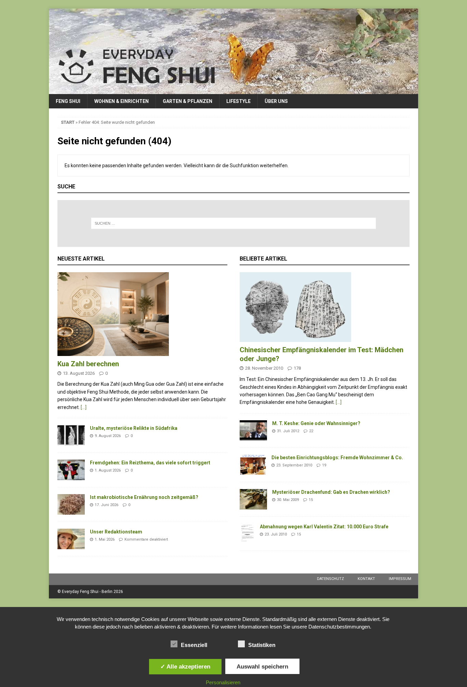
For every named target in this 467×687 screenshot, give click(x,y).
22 (311, 431)
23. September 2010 (294, 465)
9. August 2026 (108, 436)
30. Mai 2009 (288, 500)
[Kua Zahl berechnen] (142, 314)
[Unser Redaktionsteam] (71, 539)
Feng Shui (68, 101)
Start (68, 122)
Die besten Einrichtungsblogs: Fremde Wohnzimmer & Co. (337, 457)
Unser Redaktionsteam (116, 531)
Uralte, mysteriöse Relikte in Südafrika (133, 428)
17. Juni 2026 (106, 505)
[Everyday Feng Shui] (233, 90)
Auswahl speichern (262, 666)
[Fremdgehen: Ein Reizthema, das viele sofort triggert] (71, 470)
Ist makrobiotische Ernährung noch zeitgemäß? (144, 497)
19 (324, 465)
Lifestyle (238, 101)
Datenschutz (330, 579)
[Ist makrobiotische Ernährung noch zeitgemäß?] (71, 504)
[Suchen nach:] (233, 223)
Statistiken (262, 645)
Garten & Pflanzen (187, 101)
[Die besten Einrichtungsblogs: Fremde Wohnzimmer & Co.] (253, 464)
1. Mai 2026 (105, 539)
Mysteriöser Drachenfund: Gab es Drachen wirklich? (331, 492)
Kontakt (366, 579)
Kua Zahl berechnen (88, 364)
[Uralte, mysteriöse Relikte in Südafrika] (71, 435)
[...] (83, 407)
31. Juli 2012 (288, 431)
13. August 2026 (79, 373)
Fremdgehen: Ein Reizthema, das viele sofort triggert (150, 462)
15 (311, 500)
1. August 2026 (108, 470)
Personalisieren (223, 682)
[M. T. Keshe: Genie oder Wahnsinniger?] (253, 430)
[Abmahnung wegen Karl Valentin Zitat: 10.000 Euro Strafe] (247, 534)
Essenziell (194, 645)
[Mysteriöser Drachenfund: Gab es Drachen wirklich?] (253, 499)
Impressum (400, 579)
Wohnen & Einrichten (121, 101)
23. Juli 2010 (276, 534)
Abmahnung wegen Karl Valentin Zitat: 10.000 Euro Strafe (324, 526)
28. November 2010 (264, 368)
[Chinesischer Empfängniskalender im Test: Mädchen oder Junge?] (325, 307)
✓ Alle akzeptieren (185, 666)
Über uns (276, 101)
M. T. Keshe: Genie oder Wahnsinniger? (316, 423)
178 (297, 368)
